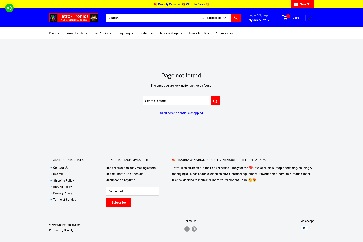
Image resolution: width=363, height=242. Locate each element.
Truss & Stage (169, 33)
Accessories (224, 33)
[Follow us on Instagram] (194, 228)
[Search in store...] (215, 100)
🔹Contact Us (58, 167)
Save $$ (305, 4)
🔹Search (56, 174)
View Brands (75, 33)
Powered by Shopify (61, 230)
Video (144, 33)
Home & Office (199, 33)
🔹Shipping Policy (61, 180)
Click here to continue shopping (181, 113)
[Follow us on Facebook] (187, 228)
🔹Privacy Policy (60, 193)
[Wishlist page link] (310, 18)
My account (257, 20)
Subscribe (119, 202)
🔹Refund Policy (60, 186)
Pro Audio (101, 33)
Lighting (124, 33)
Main (52, 33)
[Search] (236, 18)
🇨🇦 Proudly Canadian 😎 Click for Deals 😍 (181, 4)
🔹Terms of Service (62, 199)
